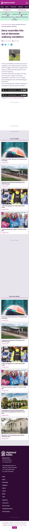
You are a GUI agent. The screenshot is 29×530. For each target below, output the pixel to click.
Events (26, 7)
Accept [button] (14, 527)
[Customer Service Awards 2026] (19, 13)
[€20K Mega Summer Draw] (7, 15)
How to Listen (6, 506)
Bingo (3, 494)
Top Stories (8, 41)
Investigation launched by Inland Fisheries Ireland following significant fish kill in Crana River (13, 412)
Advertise (5, 500)
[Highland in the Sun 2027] (21, 15)
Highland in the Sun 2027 (21, 17)
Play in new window (12, 97)
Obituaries (13, 7)
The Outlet (14, 19)
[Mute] (21, 90)
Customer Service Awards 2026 (19, 14)
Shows (4, 491)
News (2, 7)
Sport (7, 7)
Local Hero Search (6, 14)
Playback (20, 7)
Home (2, 24)
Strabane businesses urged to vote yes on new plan (13, 229)
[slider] (25, 90)
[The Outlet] (14, 18)
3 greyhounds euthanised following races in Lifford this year (13, 183)
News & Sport (8, 24)
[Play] (3, 90)
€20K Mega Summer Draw (7, 17)
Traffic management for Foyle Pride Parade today (13, 206)
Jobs (3, 496)
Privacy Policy (6, 511)
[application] (14, 90)
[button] (2, 45)
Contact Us (5, 503)
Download (21, 97)
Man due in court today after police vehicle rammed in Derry (12, 435)
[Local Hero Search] (6, 13)
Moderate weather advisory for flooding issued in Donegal (14, 159)
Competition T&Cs (7, 508)
